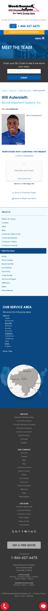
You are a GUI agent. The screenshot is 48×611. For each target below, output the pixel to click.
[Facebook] (22, 531)
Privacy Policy (39, 593)
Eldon (7, 343)
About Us (6, 211)
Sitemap (30, 596)
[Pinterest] (19, 531)
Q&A (4, 226)
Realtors (24, 443)
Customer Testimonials (11, 234)
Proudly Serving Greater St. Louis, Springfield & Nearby (24, 19)
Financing (6, 271)
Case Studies (7, 275)
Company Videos (9, 242)
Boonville (8, 323)
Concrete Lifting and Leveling (24, 424)
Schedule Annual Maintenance (24, 32)
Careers (5, 223)
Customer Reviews (9, 238)
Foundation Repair (24, 421)
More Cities (7, 351)
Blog (3, 230)
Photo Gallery (7, 260)
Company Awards (9, 245)
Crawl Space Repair (24, 428)
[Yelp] (13, 531)
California (8, 333)
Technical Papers (9, 279)
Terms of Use (20, 596)
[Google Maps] (16, 531)
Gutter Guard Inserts (24, 432)
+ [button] (38, 389)
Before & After (8, 264)
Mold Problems (24, 435)
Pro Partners (7, 268)
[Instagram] (28, 531)
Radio (4, 256)
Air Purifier (24, 439)
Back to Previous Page (25, 192)
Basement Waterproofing (24, 417)
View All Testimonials (24, 156)
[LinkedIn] (31, 531)
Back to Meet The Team (25, 198)
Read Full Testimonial (24, 179)
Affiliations (6, 283)
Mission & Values (8, 219)
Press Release (7, 290)
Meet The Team (8, 251)
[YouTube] (25, 531)
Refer (4, 287)
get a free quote (24, 545)
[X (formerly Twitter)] (35, 531)
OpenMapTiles (19, 397)
